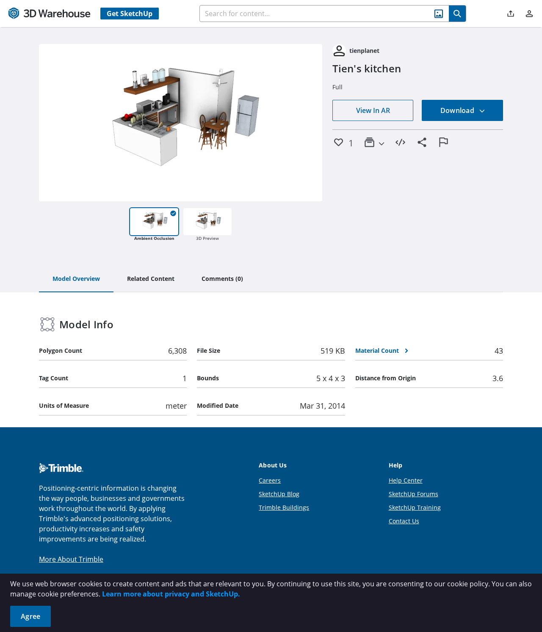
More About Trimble (71, 559)
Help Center (406, 480)
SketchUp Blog (279, 494)
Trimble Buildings (284, 507)
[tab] (76, 279)
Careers (270, 480)
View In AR (373, 110)
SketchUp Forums (413, 494)
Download (458, 110)
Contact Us (404, 521)
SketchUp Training (415, 507)
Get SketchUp (129, 13)
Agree (30, 616)
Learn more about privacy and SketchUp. (171, 594)
